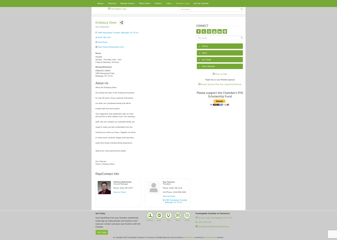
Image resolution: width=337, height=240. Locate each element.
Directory (112, 3)
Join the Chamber (201, 3)
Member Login (183, 3)
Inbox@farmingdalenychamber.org (213, 226)
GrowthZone (188, 237)
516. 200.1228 (204, 222)
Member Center (127, 3)
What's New (144, 3)
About (100, 3)
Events (158, 3)
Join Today (101, 232)
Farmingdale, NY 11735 (215, 217)
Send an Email (119, 192)
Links (168, 3)
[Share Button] (122, 22)
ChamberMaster (210, 237)
